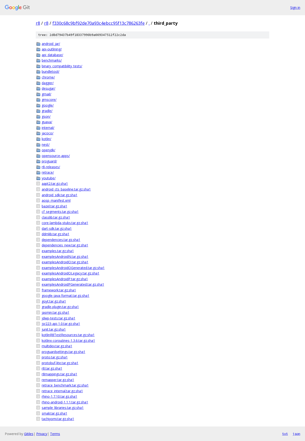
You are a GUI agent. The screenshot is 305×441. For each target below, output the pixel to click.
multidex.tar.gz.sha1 (57, 346)
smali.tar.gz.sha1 (54, 413)
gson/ (46, 116)
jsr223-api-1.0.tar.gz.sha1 (61, 323)
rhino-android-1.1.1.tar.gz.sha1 (65, 402)
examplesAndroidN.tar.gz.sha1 (65, 256)
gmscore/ (49, 99)
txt (285, 433)
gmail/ (46, 94)
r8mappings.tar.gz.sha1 (59, 374)
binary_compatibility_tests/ (62, 66)
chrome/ (48, 77)
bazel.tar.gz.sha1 (54, 206)
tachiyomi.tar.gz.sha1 (58, 418)
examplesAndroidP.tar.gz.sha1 (65, 279)
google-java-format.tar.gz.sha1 (65, 295)
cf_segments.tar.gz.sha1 (60, 211)
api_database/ (52, 55)
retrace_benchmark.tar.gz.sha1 (65, 385)
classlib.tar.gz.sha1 (56, 217)
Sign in (295, 7)
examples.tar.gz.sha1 (58, 251)
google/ (48, 105)
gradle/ (47, 110)
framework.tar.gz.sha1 (59, 290)
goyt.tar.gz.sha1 (54, 301)
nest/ (46, 144)
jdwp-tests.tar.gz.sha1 (58, 318)
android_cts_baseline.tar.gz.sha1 (66, 189)
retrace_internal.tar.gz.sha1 (62, 391)
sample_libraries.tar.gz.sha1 (63, 407)
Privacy (41, 433)
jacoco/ (47, 133)
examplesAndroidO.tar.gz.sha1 (65, 262)
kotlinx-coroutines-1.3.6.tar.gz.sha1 (68, 340)
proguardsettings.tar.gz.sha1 (63, 351)
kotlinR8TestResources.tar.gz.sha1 (68, 335)
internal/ (48, 127)
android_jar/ (51, 43)
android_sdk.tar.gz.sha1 (59, 195)
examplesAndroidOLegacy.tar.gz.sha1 (70, 273)
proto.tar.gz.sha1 (55, 357)
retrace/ (48, 172)
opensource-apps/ (56, 155)
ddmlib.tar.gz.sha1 (55, 234)
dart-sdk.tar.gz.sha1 (57, 228)
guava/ (47, 122)
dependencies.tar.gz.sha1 (61, 239)
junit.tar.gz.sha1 (54, 329)
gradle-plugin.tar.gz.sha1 (60, 306)
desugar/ (48, 88)
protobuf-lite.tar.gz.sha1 (60, 363)
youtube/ (49, 178)
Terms (55, 433)
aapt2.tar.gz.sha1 (55, 183)
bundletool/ (50, 71)
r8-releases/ (51, 167)
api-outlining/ (52, 49)
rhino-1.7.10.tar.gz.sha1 (59, 396)
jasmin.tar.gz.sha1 (55, 312)
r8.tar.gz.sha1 (52, 368)
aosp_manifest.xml (56, 200)
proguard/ (49, 161)
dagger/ (48, 83)
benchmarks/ (52, 60)
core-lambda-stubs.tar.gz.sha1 (65, 222)
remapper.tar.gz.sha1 (58, 379)
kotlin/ (46, 139)
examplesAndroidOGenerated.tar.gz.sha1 (73, 267)
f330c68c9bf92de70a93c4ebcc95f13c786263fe (98, 23)
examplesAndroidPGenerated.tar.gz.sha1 (73, 284)
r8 (38, 23)
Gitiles (28, 433)
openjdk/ (48, 150)
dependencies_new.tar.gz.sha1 (65, 245)
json (296, 433)
